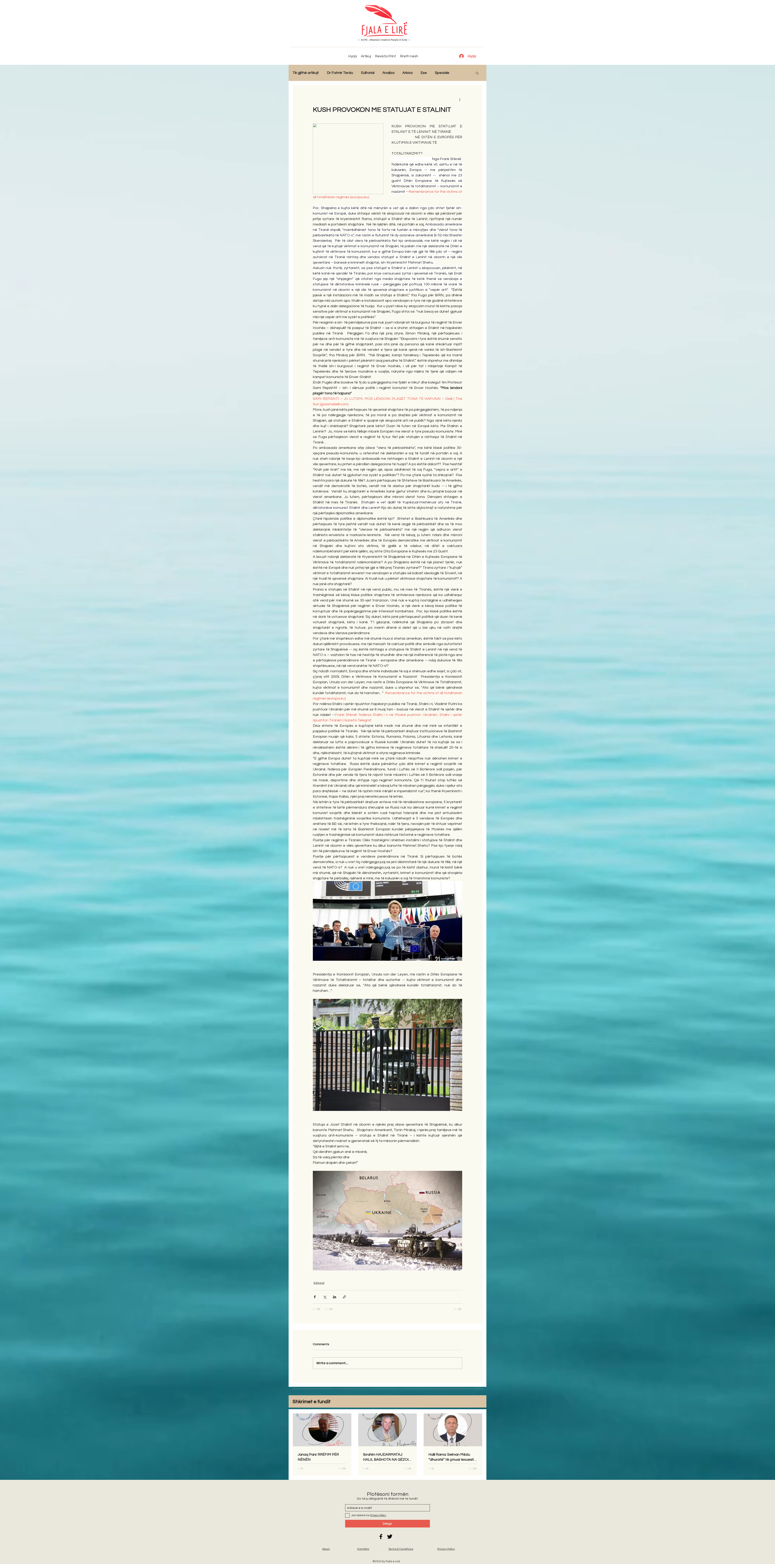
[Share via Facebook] (315, 1297)
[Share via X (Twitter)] (325, 1297)
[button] (477, 72)
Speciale (442, 73)
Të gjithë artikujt (306, 73)
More (461, 73)
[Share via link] (344, 1297)
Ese (424, 73)
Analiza (388, 73)
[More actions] (459, 99)
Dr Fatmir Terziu (340, 73)
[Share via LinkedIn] (334, 1297)
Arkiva (407, 73)
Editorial (367, 73)
